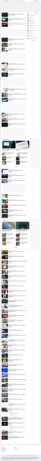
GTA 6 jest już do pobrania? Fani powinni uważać (16, 285)
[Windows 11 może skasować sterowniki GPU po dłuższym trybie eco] (5, 365)
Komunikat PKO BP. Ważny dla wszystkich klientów (16, 374)
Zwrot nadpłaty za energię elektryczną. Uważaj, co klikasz (24, 157)
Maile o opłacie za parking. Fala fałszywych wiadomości (24, 238)
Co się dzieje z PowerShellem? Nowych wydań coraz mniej (15, 74)
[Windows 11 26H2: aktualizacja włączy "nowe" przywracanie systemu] (5, 370)
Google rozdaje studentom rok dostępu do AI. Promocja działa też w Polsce (16, 306)
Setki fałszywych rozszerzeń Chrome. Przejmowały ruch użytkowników (16, 340)
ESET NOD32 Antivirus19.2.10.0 (33, 25)
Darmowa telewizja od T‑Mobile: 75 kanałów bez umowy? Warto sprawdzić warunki (16, 437)
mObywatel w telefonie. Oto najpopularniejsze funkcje (17, 205)
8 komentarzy (10, 177)
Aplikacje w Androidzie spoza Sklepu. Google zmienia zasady (17, 335)
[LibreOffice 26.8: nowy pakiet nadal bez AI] (5, 196)
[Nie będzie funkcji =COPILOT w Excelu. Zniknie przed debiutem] (5, 326)
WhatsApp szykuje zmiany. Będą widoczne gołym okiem (15, 360)
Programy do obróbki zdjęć (3, 447)
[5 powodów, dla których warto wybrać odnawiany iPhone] (5, 120)
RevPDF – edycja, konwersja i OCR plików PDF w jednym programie (15, 14)
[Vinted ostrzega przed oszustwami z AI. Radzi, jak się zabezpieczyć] (5, 296)
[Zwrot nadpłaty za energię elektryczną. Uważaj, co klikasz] (18, 158)
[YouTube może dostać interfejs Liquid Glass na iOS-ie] (5, 25)
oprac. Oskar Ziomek (8, 158)
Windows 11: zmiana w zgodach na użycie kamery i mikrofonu (16, 409)
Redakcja (13, 455)
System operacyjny (16, 449)
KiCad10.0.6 (30, 35)
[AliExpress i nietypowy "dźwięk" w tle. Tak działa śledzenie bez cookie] (5, 316)
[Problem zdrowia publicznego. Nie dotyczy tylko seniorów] (5, 272)
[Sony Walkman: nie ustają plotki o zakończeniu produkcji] (5, 45)
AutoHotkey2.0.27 (31, 20)
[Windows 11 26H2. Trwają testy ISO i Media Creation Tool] (5, 171)
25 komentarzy (10, 263)
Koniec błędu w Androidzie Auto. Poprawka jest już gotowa (16, 181)
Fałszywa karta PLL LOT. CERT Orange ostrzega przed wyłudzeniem (17, 390)
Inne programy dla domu (31, 18)
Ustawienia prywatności (31, 455)
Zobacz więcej (15, 166)
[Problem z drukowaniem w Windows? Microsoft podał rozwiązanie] (5, 262)
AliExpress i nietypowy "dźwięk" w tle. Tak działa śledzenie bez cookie (16, 316)
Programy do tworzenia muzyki (3, 448)
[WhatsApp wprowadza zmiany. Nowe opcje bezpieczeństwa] (4, 158)
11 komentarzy (10, 91)
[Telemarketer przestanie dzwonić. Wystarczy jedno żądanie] (5, 50)
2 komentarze (10, 307)
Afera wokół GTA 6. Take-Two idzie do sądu (15, 330)
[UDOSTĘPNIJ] (26, 16)
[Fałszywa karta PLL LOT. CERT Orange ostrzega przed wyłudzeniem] (5, 390)
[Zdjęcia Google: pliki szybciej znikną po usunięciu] (5, 201)
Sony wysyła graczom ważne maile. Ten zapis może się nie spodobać (17, 99)
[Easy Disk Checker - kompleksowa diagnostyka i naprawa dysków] (5, 40)
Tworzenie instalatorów (31, 33)
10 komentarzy (10, 172)
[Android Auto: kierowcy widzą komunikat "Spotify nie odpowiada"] (5, 216)
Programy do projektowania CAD (32, 28)
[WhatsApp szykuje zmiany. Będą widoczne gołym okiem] (5, 360)
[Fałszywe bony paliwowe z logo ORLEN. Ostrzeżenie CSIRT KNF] (18, 235)
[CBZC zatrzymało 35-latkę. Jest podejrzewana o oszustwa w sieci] (5, 321)
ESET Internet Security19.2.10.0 (33, 22)
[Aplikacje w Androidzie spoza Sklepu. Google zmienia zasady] (5, 336)
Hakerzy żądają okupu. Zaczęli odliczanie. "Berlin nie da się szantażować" (17, 69)
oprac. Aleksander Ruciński (9, 239)
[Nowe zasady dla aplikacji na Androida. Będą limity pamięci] (5, 125)
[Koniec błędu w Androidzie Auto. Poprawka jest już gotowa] (5, 181)
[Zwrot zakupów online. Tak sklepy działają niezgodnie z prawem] (5, 95)
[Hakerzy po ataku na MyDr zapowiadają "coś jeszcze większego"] (5, 20)
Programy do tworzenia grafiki (3, 451)
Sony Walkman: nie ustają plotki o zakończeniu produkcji (16, 44)
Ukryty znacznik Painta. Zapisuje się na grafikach (16, 64)
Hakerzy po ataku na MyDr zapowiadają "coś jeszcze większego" (17, 19)
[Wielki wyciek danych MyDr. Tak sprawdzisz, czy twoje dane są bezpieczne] (5, 90)
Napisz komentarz (11, 16)
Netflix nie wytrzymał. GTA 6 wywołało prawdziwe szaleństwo (16, 176)
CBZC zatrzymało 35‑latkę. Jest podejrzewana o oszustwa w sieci (15, 321)
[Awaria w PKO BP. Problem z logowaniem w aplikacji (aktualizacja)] (5, 405)
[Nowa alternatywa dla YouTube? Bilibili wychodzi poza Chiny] (5, 351)
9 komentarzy (10, 411)
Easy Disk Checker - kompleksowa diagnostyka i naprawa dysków (16, 39)
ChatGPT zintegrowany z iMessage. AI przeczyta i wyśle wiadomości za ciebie (17, 311)
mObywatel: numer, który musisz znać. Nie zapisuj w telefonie (16, 345)
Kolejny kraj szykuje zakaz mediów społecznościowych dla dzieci (17, 276)
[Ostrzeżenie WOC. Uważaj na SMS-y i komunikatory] (5, 395)
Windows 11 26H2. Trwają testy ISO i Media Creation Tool (15, 171)
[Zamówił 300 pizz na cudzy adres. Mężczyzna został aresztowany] (5, 291)
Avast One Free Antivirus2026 (32, 15)
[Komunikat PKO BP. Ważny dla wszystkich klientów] (5, 375)
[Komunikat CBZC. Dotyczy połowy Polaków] (5, 400)
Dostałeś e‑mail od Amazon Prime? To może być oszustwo (16, 114)
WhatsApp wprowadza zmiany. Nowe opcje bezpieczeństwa (10, 157)
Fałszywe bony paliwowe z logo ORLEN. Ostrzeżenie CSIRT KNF (24, 234)
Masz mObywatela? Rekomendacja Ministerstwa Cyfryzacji (16, 423)
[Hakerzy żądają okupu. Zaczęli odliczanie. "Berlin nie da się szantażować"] (5, 70)
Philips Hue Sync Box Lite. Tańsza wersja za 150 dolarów (16, 252)
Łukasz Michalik (8, 243)
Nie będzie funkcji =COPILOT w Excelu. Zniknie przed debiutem (17, 326)
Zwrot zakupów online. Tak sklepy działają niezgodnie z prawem (17, 94)
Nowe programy (2, 452)
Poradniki (15, 447)
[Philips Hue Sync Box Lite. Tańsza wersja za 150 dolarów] (5, 252)
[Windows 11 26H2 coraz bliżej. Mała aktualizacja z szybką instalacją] (5, 267)
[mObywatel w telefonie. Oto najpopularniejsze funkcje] (5, 206)
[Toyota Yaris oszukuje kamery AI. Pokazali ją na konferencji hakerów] (18, 244)
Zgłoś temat (21, 455)
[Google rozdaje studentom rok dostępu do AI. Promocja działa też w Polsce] (5, 306)
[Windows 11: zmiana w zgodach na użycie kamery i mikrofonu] (5, 410)
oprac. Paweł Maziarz (15, 174)
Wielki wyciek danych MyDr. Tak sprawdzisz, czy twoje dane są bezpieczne (17, 89)
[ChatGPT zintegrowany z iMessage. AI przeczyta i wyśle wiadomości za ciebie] (5, 311)
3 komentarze (10, 182)
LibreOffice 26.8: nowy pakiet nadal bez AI (15, 195)
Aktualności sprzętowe (16, 448)
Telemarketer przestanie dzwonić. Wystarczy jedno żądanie (16, 49)
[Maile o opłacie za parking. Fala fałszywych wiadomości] (18, 239)
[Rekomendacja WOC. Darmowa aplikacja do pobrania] (4, 163)
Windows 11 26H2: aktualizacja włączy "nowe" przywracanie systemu (16, 370)
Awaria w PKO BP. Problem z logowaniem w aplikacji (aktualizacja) (17, 404)
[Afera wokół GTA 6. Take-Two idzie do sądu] (5, 331)
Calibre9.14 (30, 17)
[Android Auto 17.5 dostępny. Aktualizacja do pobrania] (4, 235)
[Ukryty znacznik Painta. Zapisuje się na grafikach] (5, 65)
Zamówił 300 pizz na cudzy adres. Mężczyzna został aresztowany (16, 291)
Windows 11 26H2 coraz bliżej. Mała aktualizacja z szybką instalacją (16, 266)
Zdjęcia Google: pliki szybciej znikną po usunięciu (16, 200)
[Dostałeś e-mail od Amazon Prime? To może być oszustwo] (5, 115)
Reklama (18, 455)
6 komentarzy (10, 202)
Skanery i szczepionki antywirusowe (33, 38)
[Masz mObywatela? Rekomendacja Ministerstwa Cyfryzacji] (5, 424)
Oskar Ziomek (14, 403)
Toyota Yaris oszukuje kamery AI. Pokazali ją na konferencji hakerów (24, 242)
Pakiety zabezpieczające (31, 23)
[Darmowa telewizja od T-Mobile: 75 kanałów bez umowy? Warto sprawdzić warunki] (5, 437)
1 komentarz (10, 207)
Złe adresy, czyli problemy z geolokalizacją (9, 242)
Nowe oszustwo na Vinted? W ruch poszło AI (15, 354)
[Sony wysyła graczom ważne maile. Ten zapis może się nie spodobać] (5, 100)
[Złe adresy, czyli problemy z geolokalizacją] (4, 244)
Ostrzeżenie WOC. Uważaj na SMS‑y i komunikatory (16, 394)
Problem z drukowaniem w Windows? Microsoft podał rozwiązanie (17, 262)
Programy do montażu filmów (3, 449)
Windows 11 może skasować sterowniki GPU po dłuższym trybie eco (15, 365)
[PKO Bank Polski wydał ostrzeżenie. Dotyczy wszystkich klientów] (18, 163)
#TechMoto (4, 220)
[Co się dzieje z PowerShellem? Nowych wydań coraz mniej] (5, 75)
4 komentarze (10, 41)
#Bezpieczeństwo (5, 139)
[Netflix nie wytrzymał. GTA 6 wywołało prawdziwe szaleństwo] (5, 176)
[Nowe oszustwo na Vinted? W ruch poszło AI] (5, 355)
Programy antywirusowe (3, 450)
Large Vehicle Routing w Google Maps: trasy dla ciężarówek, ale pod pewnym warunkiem (10, 238)
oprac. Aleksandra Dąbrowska (16, 113)
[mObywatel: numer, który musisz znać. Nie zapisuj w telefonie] (5, 346)
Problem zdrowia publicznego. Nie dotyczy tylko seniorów (16, 271)
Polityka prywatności (25, 455)
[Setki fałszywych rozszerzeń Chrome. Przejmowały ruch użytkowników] (5, 341)
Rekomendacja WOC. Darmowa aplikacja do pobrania (10, 161)
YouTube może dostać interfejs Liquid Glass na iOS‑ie (17, 23)
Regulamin (15, 455)
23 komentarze (10, 401)
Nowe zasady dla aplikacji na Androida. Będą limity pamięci (16, 124)
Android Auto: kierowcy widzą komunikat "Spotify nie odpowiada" (17, 215)
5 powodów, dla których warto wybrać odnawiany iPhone (16, 119)
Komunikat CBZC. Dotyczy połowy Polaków (15, 399)
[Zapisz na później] (24, 16)
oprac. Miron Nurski (15, 309)
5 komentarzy (10, 406)
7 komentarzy (10, 66)
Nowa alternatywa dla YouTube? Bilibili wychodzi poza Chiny (16, 350)
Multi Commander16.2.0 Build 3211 (33, 30)
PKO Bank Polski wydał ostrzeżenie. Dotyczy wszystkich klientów (24, 161)
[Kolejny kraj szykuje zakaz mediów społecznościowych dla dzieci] (5, 277)
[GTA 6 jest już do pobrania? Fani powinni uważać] (5, 286)
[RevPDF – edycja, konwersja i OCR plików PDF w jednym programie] (5, 15)
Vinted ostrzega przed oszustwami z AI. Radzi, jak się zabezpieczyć (17, 296)
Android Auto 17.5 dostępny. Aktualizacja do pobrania (9, 234)
